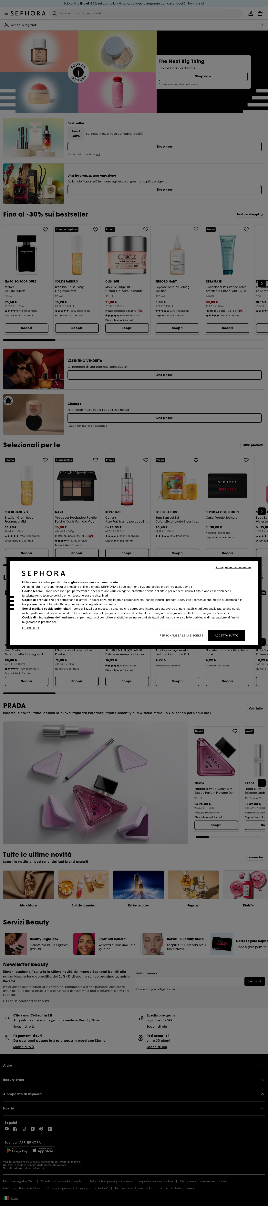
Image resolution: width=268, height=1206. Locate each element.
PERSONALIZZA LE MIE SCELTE (181, 635)
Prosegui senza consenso (233, 567)
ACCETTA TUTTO (226, 635)
